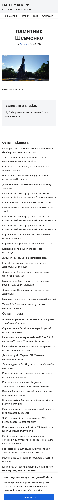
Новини (25, 16)
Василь (23, 44)
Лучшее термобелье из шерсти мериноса (24, 257)
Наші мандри (10, 16)
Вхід (35, 16)
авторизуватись (13, 116)
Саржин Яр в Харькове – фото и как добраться (27, 243)
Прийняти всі (29, 497)
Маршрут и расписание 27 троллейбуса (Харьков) (29, 299)
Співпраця (47, 16)
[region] (29, 488)
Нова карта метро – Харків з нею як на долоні (26, 202)
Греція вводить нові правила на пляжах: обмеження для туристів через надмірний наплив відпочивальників (28, 440)
